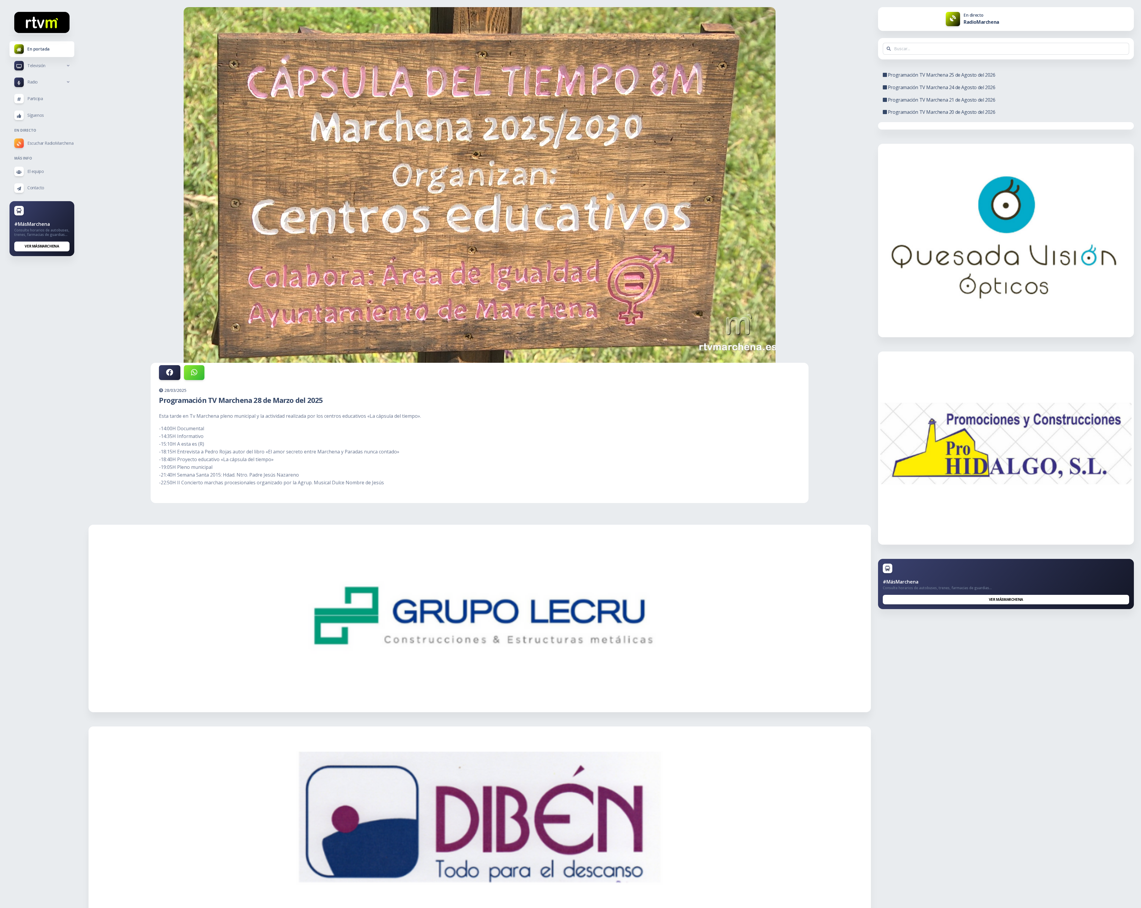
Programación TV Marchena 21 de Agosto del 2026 (941, 100)
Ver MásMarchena (42, 246)
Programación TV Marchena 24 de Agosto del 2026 (941, 87)
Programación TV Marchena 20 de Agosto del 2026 (941, 112)
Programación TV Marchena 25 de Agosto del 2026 (941, 75)
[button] (42, 66)
